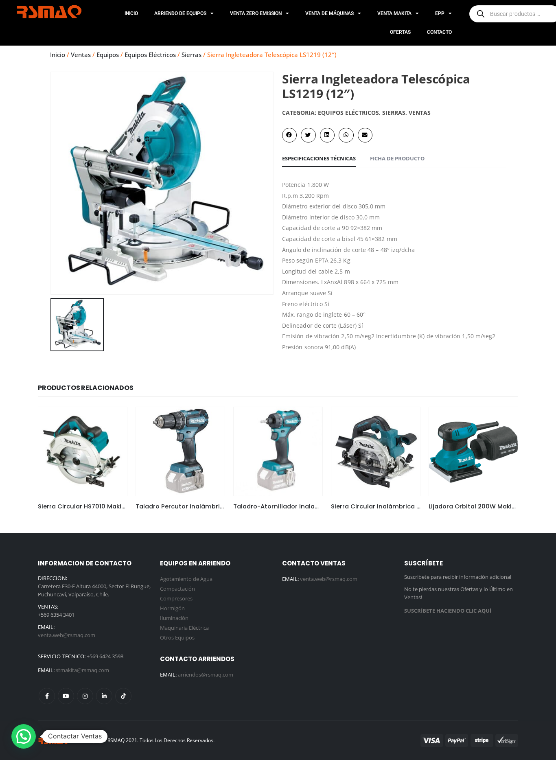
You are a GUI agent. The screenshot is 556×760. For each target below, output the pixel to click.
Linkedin (104, 696)
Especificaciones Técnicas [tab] (319, 158)
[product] (82, 451)
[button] (289, 135)
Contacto (439, 32)
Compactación (177, 588)
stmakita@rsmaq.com (82, 670)
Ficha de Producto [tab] (397, 158)
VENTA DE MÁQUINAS (329, 13)
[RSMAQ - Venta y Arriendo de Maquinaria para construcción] (54, 740)
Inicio (131, 13)
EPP (439, 13)
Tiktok (123, 696)
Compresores (176, 598)
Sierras (191, 54)
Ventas (81, 54)
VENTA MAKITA (394, 13)
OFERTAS (400, 32)
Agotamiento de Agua (186, 579)
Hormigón (172, 608)
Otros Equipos (177, 637)
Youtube (66, 696)
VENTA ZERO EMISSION (256, 13)
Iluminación (174, 618)
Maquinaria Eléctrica (184, 627)
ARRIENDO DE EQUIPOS (180, 13)
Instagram (85, 696)
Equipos (107, 54)
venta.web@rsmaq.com (66, 635)
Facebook (47, 696)
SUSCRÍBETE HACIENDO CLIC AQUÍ (447, 610)
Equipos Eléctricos (150, 54)
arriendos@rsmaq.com (205, 674)
